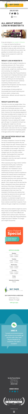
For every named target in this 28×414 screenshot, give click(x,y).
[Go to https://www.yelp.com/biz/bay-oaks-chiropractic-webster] (17, 392)
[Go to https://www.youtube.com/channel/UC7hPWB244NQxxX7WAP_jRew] (15, 392)
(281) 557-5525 (14, 10)
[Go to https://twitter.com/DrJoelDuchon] (12, 392)
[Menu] (14, 411)
